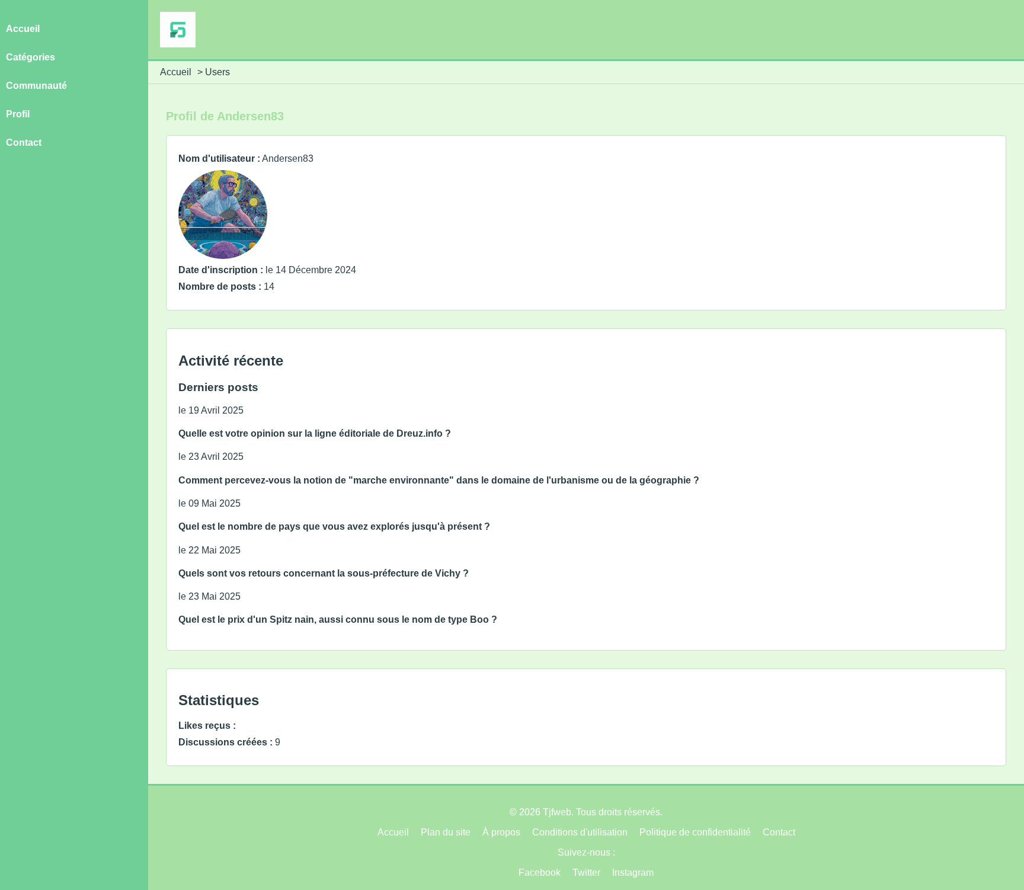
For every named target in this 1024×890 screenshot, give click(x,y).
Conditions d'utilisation (580, 832)
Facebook (540, 872)
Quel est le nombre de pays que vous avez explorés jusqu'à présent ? (334, 526)
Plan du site (446, 832)
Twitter (586, 872)
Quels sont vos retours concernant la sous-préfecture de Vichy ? (323, 573)
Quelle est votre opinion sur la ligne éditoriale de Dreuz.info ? (314, 433)
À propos (501, 832)
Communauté (36, 86)
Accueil (175, 72)
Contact (23, 142)
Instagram (633, 872)
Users (217, 72)
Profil (18, 114)
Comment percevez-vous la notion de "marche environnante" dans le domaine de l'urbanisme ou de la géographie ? (438, 480)
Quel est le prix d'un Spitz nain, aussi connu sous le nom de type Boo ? (337, 619)
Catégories (30, 57)
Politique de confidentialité (695, 832)
